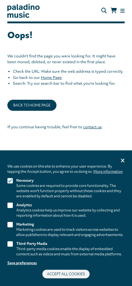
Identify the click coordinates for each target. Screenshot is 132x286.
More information (108, 171)
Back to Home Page (32, 105)
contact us (92, 126)
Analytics (24, 205)
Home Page (51, 77)
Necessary (25, 180)
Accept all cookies (66, 274)
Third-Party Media (31, 243)
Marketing (25, 224)
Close (123, 161)
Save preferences (22, 263)
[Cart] (114, 11)
